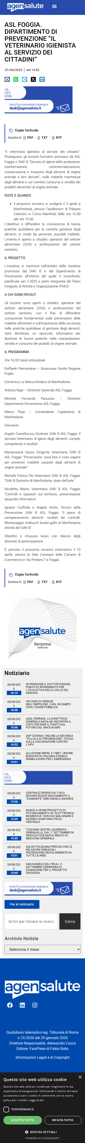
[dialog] (42, 1107)
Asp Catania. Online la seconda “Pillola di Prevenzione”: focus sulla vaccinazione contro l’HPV (49, 740)
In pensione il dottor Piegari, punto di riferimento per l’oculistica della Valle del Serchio (48, 688)
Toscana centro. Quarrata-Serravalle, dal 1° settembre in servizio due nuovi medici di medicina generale (50, 834)
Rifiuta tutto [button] (63, 1120)
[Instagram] (35, 1005)
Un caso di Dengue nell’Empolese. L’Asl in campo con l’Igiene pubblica (48, 704)
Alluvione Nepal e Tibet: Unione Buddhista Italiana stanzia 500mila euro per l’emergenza (49, 756)
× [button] (80, 1077)
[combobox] (31, 921)
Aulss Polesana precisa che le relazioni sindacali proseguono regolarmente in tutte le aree (49, 851)
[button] (54, 6)
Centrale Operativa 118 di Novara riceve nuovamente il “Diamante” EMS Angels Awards (49, 795)
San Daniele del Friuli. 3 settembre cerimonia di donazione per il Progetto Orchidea (46, 868)
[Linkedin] (22, 1005)
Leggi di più (36, 1100)
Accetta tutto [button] (22, 1120)
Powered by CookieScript (42, 1138)
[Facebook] (10, 1005)
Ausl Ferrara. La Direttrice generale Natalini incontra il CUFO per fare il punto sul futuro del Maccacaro (48, 723)
